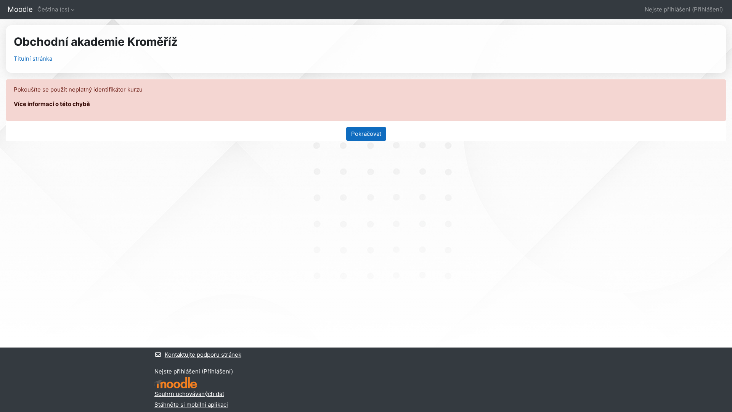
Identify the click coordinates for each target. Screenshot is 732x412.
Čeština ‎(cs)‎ (53, 9)
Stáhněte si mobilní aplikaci (191, 404)
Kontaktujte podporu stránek (203, 354)
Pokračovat (366, 133)
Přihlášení (707, 9)
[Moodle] (175, 383)
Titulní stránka (33, 58)
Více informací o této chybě (52, 104)
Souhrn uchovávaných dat (189, 394)
